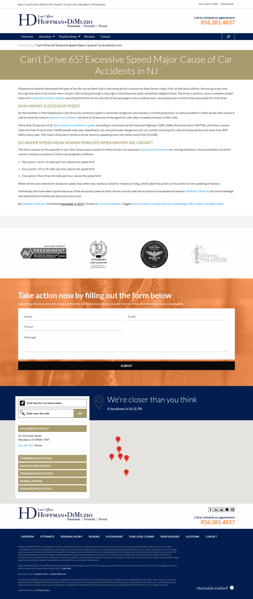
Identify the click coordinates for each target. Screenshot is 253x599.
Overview (27, 36)
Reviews (89, 36)
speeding (179, 203)
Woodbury (84, 4)
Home (22, 45)
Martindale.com (58, 574)
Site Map (66, 568)
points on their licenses (154, 149)
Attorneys (45, 36)
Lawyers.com (41, 574)
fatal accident (140, 203)
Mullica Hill (46, 4)
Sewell (58, 4)
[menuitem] (27, 36)
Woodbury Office (34, 428)
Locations (192, 536)
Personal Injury (71, 536)
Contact (105, 36)
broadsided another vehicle (46, 98)
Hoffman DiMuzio (197, 191)
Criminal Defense (110, 203)
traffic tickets (195, 203)
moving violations (161, 203)
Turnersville (70, 4)
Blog (31, 45)
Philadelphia (98, 4)
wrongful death (214, 203)
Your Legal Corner (208, 4)
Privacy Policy (43, 590)
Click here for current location (44, 403)
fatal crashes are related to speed (74, 125)
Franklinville (31, 4)
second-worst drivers (62, 117)
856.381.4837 (218, 22)
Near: (21, 4)
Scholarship (227, 4)
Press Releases (170, 536)
